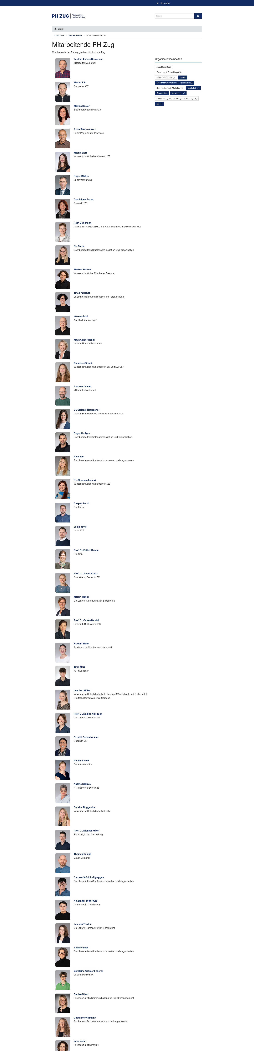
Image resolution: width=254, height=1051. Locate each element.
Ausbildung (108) (164, 66)
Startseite (59, 35)
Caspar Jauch (81, 503)
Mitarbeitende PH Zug (96, 35)
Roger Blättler (81, 176)
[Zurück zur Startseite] (101, 15)
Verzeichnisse (75, 35)
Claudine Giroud (83, 363)
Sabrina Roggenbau (85, 807)
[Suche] (198, 16)
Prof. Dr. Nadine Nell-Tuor (88, 713)
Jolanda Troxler (82, 924)
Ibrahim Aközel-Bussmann (88, 59)
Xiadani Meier (81, 643)
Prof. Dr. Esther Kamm (86, 550)
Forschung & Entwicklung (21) (169, 72)
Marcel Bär (80, 82)
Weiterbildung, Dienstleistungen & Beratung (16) (177, 98)
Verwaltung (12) (178, 93)
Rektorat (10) (162, 93)
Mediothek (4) (193, 88)
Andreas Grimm (82, 386)
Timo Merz (79, 667)
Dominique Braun (83, 199)
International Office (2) (166, 77)
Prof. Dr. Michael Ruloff (86, 830)
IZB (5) (183, 77)
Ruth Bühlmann (82, 222)
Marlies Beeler (82, 106)
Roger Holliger (82, 433)
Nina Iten (79, 456)
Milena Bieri (80, 152)
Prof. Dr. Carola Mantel (86, 620)
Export (60, 28)
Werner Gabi (81, 316)
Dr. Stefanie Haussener (86, 409)
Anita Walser (81, 947)
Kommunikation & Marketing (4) (170, 88)
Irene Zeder (80, 1041)
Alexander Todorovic (85, 900)
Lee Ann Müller (82, 690)
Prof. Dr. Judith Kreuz (86, 573)
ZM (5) (159, 103)
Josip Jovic (80, 526)
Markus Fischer (82, 269)
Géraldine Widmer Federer (88, 971)
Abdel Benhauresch (85, 129)
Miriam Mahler (81, 596)
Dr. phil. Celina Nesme (86, 737)
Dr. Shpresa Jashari (85, 480)
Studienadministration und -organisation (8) (175, 82)
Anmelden (165, 2)
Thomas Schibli (82, 854)
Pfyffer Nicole (81, 760)
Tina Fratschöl (82, 292)
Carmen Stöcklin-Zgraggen (89, 877)
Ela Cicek (79, 246)
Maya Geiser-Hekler (84, 339)
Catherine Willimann (85, 1017)
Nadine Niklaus (82, 783)
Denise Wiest (81, 994)
